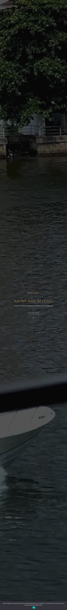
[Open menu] (33, 318)
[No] (65, 605)
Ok (34, 607)
